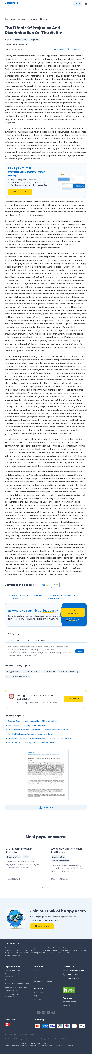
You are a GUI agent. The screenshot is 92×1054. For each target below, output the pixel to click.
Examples (21, 19)
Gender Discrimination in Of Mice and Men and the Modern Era (25, 596)
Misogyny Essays (13, 671)
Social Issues (33, 19)
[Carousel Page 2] (44, 887)
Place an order (20, 191)
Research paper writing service (17, 983)
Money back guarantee (43, 981)
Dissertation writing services (16, 987)
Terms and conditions (26, 1043)
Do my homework (11, 991)
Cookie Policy (70, 1046)
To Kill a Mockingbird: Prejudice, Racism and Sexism (31, 734)
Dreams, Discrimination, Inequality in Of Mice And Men (64, 596)
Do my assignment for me (15, 980)
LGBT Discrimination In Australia (19, 850)
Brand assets (68, 1005)
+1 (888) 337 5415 (72, 974)
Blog (35, 996)
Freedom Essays (32, 671)
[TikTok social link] (48, 1012)
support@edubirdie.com (75, 970)
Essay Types (38, 992)
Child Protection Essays (69, 671)
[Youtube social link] (43, 1012)
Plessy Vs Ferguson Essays (17, 677)
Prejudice (34, 39)
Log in (77, 3)
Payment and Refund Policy (52, 1046)
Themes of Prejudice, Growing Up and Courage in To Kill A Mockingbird (40, 738)
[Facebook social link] (39, 1012)
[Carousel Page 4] (47, 887)
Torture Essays (49, 671)
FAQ (35, 977)
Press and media (69, 1002)
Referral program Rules (30, 1046)
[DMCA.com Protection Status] (69, 990)
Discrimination (46, 19)
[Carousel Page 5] (49, 887)
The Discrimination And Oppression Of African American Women (38, 729)
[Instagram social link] (53, 1012)
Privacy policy (10, 1043)
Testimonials (39, 974)
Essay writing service (13, 970)
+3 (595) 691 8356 (72, 979)
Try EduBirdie (73, 612)
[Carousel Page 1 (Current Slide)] (42, 887)
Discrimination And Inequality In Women (26, 725)
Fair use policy (42, 1043)
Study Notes (38, 999)
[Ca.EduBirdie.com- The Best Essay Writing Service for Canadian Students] (7, 1025)
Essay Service (10, 19)
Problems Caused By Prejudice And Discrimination (31, 742)
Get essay (74, 698)
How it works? (39, 970)
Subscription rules (12, 1046)
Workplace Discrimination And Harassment (66, 850)
